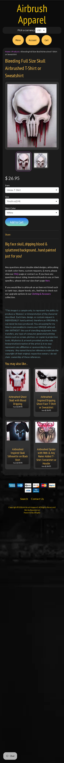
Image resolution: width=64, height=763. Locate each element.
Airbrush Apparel (32, 13)
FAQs (16, 274)
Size (7, 197)
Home (7, 52)
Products (16, 52)
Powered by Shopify (32, 513)
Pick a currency (26, 30)
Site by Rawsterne (32, 510)
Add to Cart (16, 222)
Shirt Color (10, 208)
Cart (47, 40)
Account (33, 40)
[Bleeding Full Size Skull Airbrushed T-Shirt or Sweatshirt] (23, 161)
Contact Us (37, 498)
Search (24, 498)
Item (7, 185)
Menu (18, 40)
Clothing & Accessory (41, 294)
